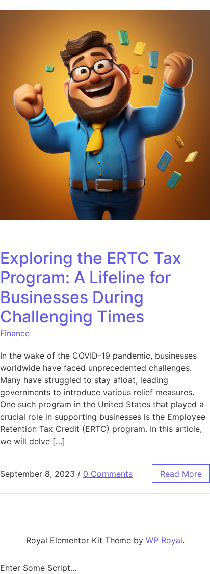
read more (181, 474)
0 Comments (108, 474)
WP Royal (164, 540)
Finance (15, 333)
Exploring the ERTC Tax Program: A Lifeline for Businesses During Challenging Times (90, 287)
